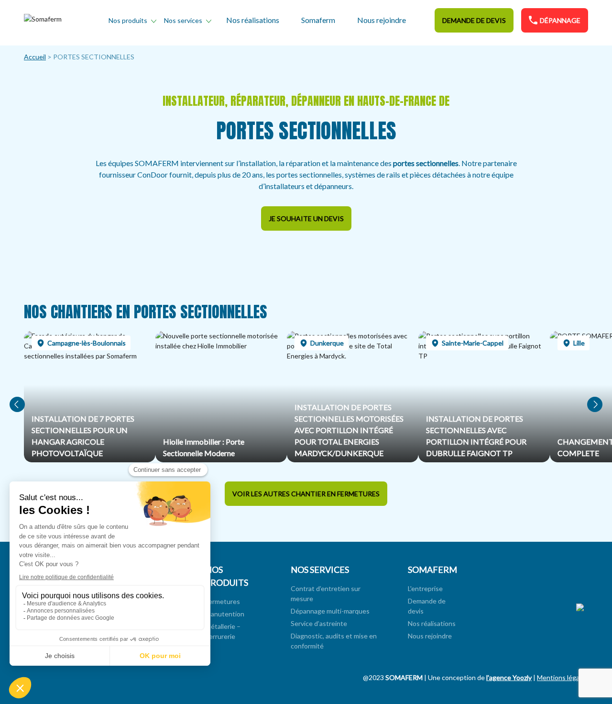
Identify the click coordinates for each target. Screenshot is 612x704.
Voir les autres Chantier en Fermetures (306, 494)
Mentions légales (562, 677)
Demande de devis (474, 20)
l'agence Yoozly (509, 677)
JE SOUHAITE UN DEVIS (306, 218)
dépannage (560, 20)
